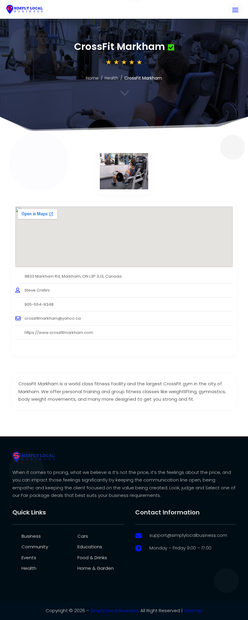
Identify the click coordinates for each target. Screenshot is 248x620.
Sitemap (193, 610)
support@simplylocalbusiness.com (188, 535)
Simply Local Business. (114, 610)
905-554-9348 (39, 304)
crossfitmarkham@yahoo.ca (52, 318)
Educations (89, 546)
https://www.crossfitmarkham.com (58, 332)
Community (34, 546)
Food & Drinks (92, 557)
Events (28, 557)
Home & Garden (95, 568)
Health (111, 78)
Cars (82, 536)
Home (92, 78)
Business (31, 536)
